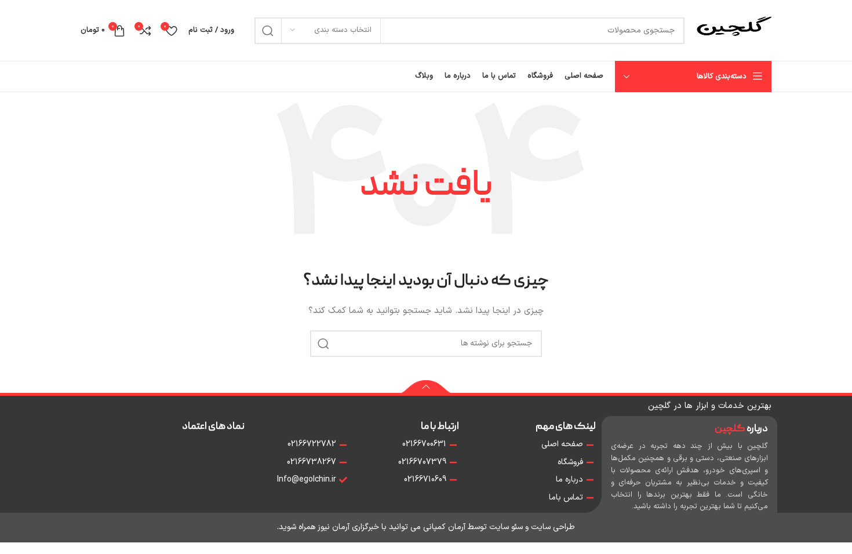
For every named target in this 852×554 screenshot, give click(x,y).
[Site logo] (733, 30)
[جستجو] (267, 30)
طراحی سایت (553, 527)
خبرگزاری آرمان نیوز (348, 527)
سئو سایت (506, 527)
